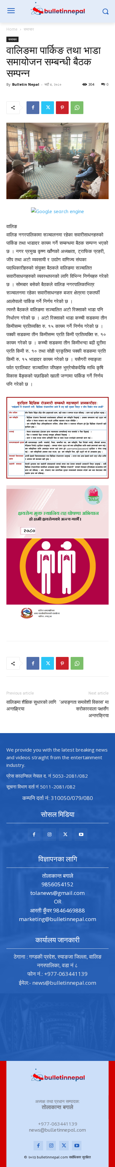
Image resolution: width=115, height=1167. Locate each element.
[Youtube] (81, 834)
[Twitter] (47, 107)
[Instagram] (49, 834)
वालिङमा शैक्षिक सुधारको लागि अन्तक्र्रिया (31, 705)
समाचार (29, 29)
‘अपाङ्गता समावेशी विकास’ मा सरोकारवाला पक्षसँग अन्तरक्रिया (84, 708)
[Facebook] (33, 107)
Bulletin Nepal (25, 84)
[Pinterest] (62, 107)
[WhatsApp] (77, 107)
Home (12, 29)
